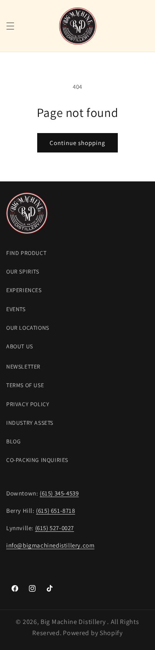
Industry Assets (29, 422)
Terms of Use (25, 385)
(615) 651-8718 (55, 510)
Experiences (24, 290)
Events (16, 309)
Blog (13, 441)
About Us (19, 346)
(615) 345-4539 (59, 493)
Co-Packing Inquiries (37, 460)
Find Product (26, 253)
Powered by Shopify (93, 633)
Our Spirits (22, 271)
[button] (10, 26)
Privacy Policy (27, 404)
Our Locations (27, 327)
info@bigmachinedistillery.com (50, 545)
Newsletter (23, 366)
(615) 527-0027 (54, 528)
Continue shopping (77, 143)
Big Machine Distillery (74, 621)
